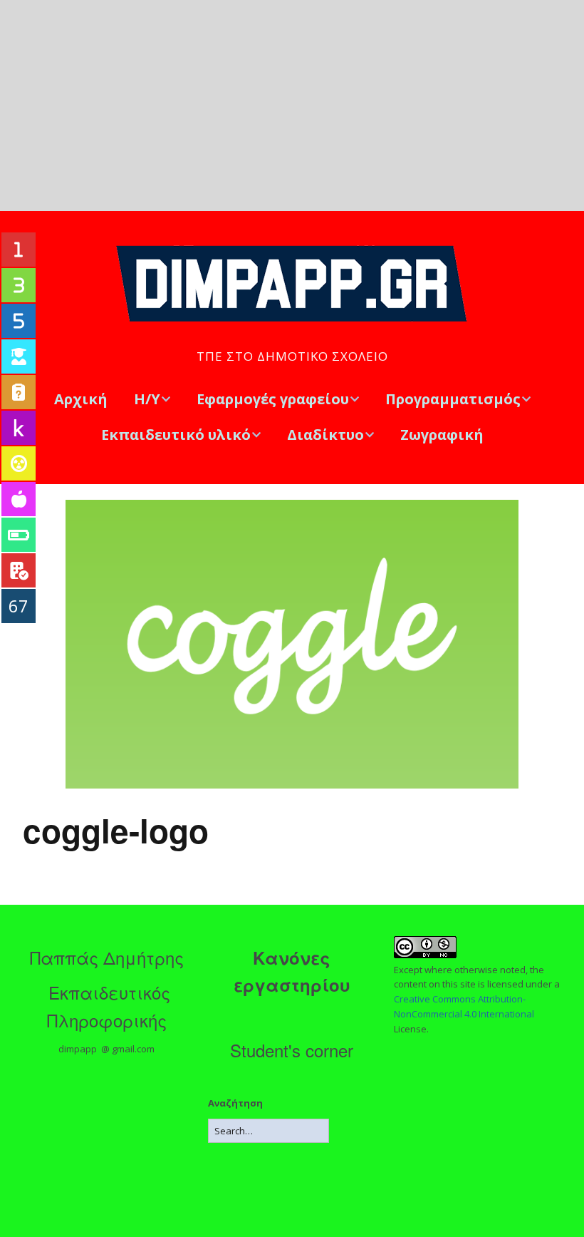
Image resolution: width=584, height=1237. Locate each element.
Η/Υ (147, 399)
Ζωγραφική (442, 434)
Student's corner (291, 1049)
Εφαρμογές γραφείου (273, 399)
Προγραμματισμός (453, 399)
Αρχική (81, 399)
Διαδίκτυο (325, 434)
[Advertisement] (292, 105)
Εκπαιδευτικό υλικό (176, 434)
